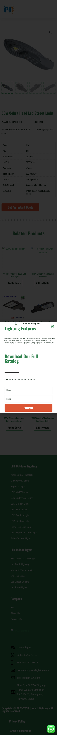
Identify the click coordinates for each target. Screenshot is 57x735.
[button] (53, 326)
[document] (28, 367)
